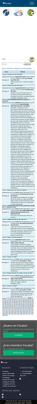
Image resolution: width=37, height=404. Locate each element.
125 (15, 311)
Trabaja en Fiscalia (8, 382)
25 (26, 300)
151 (26, 313)
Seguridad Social (20, 77)
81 (26, 305)
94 (23, 306)
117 (23, 309)
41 (30, 301)
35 (16, 301)
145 (9, 313)
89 (12, 306)
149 (21, 313)
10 (22, 298)
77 (16, 305)
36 (19, 301)
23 (21, 300)
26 (28, 300)
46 (10, 302)
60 (10, 304)
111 (6, 309)
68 (28, 304)
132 (3, 312)
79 (21, 305)
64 (19, 304)
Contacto (5, 371)
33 (12, 301)
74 (10, 305)
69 (30, 304)
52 (23, 302)
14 (32, 298)
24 (23, 300)
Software (17, 102)
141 (29, 312)
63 (16, 304)
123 (9, 311)
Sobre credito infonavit (14, 237)
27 (30, 300)
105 (20, 308)
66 (23, 304)
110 (3, 309)
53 (26, 302)
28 (32, 300)
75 (12, 305)
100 (6, 308)
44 (5, 302)
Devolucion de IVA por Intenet (17, 190)
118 (26, 309)
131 (32, 311)
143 (3, 313)
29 (3, 301)
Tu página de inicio (8, 384)
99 (3, 308)
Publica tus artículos (9, 386)
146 (12, 313)
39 (26, 301)
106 (23, 308)
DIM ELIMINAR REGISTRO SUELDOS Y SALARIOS (20, 105)
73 (7, 305)
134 (9, 312)
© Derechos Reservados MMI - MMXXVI (18, 403)
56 (32, 302)
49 (16, 302)
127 (21, 311)
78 (19, 305)
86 (5, 306)
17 (7, 300)
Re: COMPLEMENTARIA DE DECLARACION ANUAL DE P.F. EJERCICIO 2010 (22, 212)
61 (12, 304)
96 (28, 306)
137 (18, 312)
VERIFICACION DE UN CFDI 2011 (17, 219)
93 (21, 306)
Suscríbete (5, 378)
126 (18, 311)
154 (3, 315)
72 (5, 305)
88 (10, 306)
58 (5, 304)
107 (26, 308)
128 (23, 311)
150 (23, 313)
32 (10, 301)
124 (12, 311)
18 (10, 300)
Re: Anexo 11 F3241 (25, 261)
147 (15, 313)
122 (6, 311)
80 (23, 305)
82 (28, 305)
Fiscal (17, 192)
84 (32, 305)
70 (32, 304)
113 (12, 309)
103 (14, 308)
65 (21, 304)
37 (21, 301)
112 (9, 309)
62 (14, 304)
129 (26, 311)
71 (3, 305)
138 (21, 312)
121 (3, 311)
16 (5, 300)
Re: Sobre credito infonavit (22, 242)
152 (29, 313)
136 (15, 312)
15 (3, 300)
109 (31, 308)
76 (14, 305)
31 (7, 301)
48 (14, 302)
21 (16, 300)
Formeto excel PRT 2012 (14, 74)
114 (15, 309)
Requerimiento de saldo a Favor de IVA (19, 273)
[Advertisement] (18, 36)
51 (21, 302)
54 (28, 302)
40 (28, 301)
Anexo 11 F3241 (12, 257)
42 (32, 301)
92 (19, 306)
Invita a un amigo (8, 375)
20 (14, 300)
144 (6, 313)
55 (30, 302)
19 (12, 300)
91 (16, 306)
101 (9, 308)
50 (19, 302)
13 (29, 298)
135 (12, 312)
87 (7, 306)
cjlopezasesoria (26, 68)
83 (30, 305)
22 (19, 300)
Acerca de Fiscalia (8, 373)
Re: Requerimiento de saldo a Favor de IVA (22, 277)
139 (23, 312)
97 (30, 306)
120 (32, 309)
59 (7, 304)
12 (27, 298)
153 (32, 313)
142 (32, 312)
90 (14, 306)
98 (32, 306)
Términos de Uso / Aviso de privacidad (18, 401)
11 (25, 298)
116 (21, 309)
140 (26, 312)
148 (18, 313)
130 (29, 311)
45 (7, 302)
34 (14, 301)
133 (6, 312)
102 (11, 308)
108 (29, 308)
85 (3, 306)
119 (29, 309)
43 (3, 302)
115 (18, 309)
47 (12, 302)
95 (26, 306)
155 (6, 315)
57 (3, 304)
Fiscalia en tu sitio (8, 380)
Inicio (4, 68)
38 (23, 301)
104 (17, 308)
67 (26, 304)
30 (5, 301)
